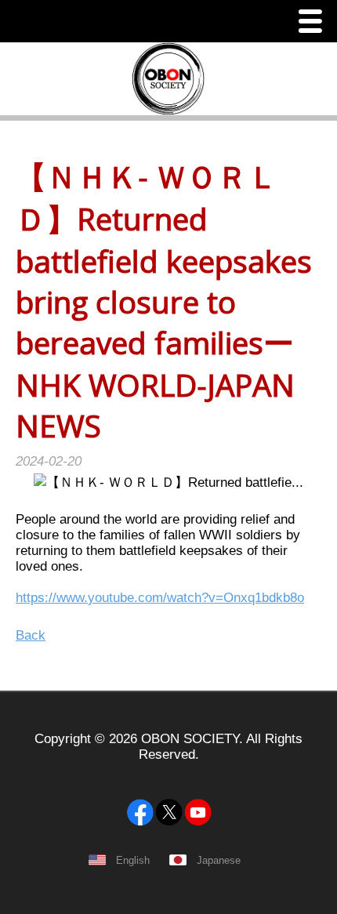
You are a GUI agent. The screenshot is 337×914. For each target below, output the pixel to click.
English (133, 860)
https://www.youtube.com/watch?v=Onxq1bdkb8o (160, 597)
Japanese (219, 860)
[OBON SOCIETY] (168, 774)
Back (30, 635)
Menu (314, 23)
